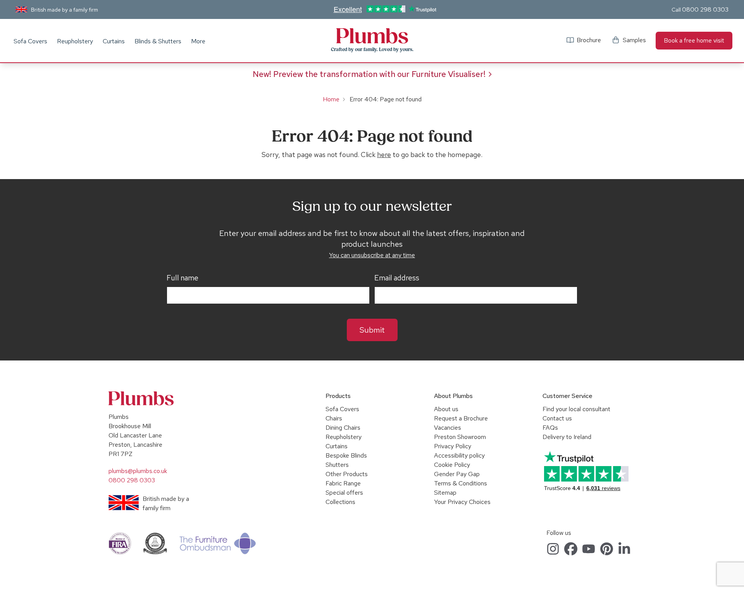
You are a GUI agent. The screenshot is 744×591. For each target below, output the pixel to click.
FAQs (550, 428)
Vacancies (447, 428)
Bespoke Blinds (346, 455)
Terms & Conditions (460, 483)
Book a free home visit (694, 40)
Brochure (589, 40)
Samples (634, 40)
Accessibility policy (459, 455)
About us (446, 409)
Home (331, 99)
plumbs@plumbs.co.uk (137, 471)
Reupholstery (75, 41)
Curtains (114, 41)
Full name (182, 278)
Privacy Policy (452, 446)
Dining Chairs (343, 428)
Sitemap (445, 493)
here (384, 154)
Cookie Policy (452, 465)
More (198, 41)
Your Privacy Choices (462, 502)
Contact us (557, 418)
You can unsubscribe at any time (372, 255)
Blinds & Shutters (157, 41)
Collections (340, 502)
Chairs (334, 418)
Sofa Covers (30, 41)
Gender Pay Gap (457, 474)
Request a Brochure (461, 418)
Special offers (344, 493)
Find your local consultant (576, 409)
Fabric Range (343, 483)
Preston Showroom (460, 437)
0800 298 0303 (705, 9)
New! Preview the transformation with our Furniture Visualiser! (369, 74)
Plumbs (372, 36)
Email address (396, 278)
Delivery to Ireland (566, 437)
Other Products (347, 474)
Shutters (337, 465)
